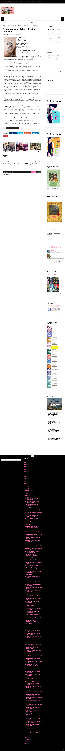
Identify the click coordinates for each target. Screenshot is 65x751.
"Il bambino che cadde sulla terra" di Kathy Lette (33, 549)
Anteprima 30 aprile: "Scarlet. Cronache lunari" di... (31, 728)
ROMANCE (3, 1)
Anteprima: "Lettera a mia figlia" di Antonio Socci (33, 596)
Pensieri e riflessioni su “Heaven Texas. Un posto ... (32, 522)
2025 (25, 462)
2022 (25, 468)
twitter (55, 40)
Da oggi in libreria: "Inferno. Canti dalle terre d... (32, 675)
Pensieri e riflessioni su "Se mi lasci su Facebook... (33, 579)
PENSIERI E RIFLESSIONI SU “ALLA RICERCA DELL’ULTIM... (32, 516)
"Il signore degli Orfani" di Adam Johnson (32, 713)
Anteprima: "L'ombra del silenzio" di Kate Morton (33, 541)
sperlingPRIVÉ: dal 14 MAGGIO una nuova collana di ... (32, 591)
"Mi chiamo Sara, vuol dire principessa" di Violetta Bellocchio (21, 153)
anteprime (15, 25)
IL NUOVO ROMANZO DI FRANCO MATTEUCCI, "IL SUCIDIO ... (32, 642)
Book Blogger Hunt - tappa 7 (31, 680)
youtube (55, 42)
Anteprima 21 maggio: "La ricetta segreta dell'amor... (32, 560)
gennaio (27, 741)
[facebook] (63, 749)
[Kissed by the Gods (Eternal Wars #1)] (58, 280)
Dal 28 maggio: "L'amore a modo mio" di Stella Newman (33, 513)
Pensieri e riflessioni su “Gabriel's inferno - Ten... (32, 725)
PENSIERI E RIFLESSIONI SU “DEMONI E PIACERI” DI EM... (33, 678)
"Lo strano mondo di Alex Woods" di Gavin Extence (33, 672)
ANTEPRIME (15, 19)
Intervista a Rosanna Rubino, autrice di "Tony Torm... (33, 546)
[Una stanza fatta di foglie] (55, 280)
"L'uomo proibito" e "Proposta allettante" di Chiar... (32, 552)
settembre (27, 490)
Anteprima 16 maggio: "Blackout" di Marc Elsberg (33, 602)
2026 (25, 461)
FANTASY (20, 1)
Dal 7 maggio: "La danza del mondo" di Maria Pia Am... (33, 651)
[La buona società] (48, 280)
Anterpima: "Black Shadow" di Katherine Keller (32, 653)
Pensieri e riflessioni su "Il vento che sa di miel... (33, 563)
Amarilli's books (52, 274)
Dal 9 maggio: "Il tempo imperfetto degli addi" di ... (33, 585)
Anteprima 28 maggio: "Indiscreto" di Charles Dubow (33, 535)
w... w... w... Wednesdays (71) (31, 616)
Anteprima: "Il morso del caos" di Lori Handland (33, 702)
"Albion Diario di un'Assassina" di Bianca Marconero (32, 543)
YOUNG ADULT (27, 1)
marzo (26, 737)
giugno (27, 495)
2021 (25, 469)
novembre (27, 486)
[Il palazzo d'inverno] (50, 291)
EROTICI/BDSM (40, 1)
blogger (34, 172)
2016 (25, 478)
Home (4, 25)
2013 (25, 483)
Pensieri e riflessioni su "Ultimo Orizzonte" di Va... (32, 605)
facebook (39, 172)
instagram (55, 34)
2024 (25, 464)
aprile (26, 736)
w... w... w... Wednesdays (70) (31, 669)
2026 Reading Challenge (54, 306)
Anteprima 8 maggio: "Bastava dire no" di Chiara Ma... (33, 557)
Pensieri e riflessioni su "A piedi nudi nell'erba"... (33, 656)
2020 (25, 471)
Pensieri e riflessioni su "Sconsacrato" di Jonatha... (31, 555)
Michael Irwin (53, 256)
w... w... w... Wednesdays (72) (31, 565)
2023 (25, 466)
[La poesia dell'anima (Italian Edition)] (53, 280)
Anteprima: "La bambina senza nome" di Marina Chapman (32, 527)
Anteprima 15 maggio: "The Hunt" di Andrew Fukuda (33, 692)
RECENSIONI (23, 19)
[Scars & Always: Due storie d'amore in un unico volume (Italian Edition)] (58, 284)
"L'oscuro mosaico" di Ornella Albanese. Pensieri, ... (31, 667)
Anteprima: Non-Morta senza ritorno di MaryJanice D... (33, 689)
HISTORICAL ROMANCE (12, 1)
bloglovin (55, 29)
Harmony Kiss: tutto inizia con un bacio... (32, 577)
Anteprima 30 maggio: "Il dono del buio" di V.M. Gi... (33, 618)
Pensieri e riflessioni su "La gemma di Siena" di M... (33, 698)
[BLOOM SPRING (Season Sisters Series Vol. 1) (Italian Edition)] (48, 284)
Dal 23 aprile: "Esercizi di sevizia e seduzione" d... (32, 711)
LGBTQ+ (33, 1)
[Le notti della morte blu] (53, 291)
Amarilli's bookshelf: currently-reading (56, 247)
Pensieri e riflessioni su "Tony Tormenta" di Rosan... (32, 639)
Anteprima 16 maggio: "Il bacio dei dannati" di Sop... (33, 634)
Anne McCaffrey (53, 251)
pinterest (55, 38)
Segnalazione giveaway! (30, 567)
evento (49, 57)
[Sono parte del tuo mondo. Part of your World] (53, 287)
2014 (25, 481)
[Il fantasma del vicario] (55, 291)
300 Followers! (28, 607)
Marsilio (19, 25)
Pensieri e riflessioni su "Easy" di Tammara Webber (32, 716)
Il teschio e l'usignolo (54, 255)
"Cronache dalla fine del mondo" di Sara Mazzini (33, 645)
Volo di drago (53, 250)
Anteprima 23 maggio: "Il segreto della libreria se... (32, 659)
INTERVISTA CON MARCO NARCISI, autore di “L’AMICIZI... (32, 625)
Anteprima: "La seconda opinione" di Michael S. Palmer (33, 722)
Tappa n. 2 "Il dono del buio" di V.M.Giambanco (32, 612)
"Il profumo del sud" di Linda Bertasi (33, 520)
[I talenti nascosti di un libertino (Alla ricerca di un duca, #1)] (55, 284)
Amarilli (52, 308)
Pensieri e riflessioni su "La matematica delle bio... (31, 621)
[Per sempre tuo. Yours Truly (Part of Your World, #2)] (58, 287)
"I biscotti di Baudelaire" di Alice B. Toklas (33, 532)
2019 (25, 473)
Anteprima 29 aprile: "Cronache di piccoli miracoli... (32, 684)
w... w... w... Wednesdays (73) (31, 518)
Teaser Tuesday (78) (29, 574)
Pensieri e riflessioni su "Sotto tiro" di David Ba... (33, 733)
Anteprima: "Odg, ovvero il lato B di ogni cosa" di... (33, 609)
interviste (57, 57)
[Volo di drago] (48, 253)
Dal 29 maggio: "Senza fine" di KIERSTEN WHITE (32, 499)
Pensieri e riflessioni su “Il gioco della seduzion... (33, 588)
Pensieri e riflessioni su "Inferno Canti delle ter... (33, 529)
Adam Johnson (9, 25)
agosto (27, 492)
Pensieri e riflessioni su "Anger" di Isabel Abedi (33, 687)
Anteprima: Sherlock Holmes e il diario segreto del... (32, 695)
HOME (9, 19)
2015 (25, 480)
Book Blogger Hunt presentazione (32, 700)
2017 (25, 476)
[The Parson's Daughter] (48, 287)
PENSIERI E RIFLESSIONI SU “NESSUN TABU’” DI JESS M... (33, 572)
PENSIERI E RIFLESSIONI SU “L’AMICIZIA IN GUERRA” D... (33, 705)
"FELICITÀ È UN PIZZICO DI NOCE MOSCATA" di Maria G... (32, 730)
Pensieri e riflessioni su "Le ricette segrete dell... (33, 599)
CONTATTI (29, 19)
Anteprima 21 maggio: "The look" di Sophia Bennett (33, 582)
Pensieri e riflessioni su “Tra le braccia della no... (32, 708)
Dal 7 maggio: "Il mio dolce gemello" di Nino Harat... (33, 637)
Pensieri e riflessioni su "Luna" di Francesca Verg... (32, 648)
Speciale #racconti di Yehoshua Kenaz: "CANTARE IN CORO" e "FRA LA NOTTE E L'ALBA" (8, 154)
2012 (25, 743)
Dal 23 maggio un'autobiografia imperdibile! (32, 507)
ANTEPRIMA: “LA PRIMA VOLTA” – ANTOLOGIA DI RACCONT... (32, 665)
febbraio (27, 739)
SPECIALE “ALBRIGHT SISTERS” (31, 614)
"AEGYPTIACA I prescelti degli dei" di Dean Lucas (33, 569)
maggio (27, 497)
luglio (26, 493)
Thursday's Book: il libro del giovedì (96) (35, 152)
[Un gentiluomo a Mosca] (50, 280)
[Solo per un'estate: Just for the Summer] (55, 288)
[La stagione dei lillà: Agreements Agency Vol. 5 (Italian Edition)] (58, 291)
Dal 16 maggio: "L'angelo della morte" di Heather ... (32, 502)
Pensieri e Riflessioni (51, 55)
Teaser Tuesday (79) (29, 524)
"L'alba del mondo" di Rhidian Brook (33, 681)
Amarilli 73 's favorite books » (56, 293)
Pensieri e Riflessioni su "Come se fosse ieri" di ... (32, 538)
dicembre (27, 485)
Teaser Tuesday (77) (29, 623)
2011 (25, 745)
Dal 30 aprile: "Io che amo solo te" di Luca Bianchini (33, 631)
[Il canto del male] (48, 291)
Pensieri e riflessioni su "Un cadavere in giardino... (33, 593)
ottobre (27, 488)
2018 (25, 474)
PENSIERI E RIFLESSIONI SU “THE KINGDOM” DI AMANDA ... (32, 628)
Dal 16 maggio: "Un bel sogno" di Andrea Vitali (32, 510)
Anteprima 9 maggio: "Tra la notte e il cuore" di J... (33, 662)
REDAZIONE (36, 19)
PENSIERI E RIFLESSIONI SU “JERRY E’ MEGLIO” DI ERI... (32, 505)
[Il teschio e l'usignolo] (48, 258)
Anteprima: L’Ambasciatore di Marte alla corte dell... (33, 719)
